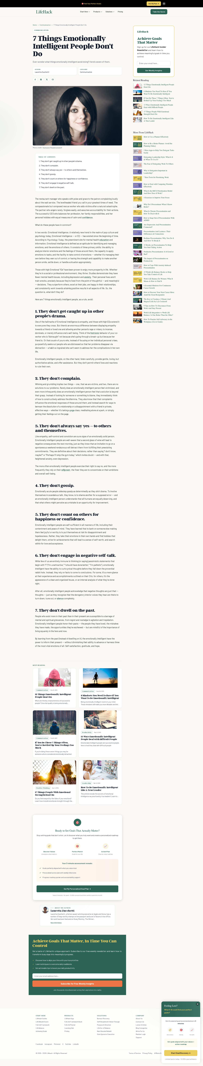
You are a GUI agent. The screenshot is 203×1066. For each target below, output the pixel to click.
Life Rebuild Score (42, 1022)
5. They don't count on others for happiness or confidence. (63, 178)
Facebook (39, 1044)
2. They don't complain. (48, 165)
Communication (45, 25)
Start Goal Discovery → (180, 1053)
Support (139, 1037)
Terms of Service (135, 1053)
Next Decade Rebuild (104, 1031)
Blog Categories (141, 1028)
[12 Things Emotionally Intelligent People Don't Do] (54, 677)
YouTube (68, 1044)
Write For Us (140, 1031)
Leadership (86, 783)
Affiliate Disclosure (160, 1053)
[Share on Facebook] (35, 79)
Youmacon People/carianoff (52, 148)
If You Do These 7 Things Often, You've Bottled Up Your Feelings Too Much (54, 745)
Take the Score (159, 12)
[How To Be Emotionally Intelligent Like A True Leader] (100, 770)
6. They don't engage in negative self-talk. (56, 183)
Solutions (109, 12)
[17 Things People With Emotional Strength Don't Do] (54, 772)
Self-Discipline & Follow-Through (108, 1022)
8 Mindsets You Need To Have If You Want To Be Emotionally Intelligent (100, 696)
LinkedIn (76, 1044)
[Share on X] (47, 79)
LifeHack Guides (41, 1019)
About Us (139, 1019)
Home (35, 25)
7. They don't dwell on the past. (52, 187)
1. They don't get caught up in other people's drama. (60, 161)
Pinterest (57, 1044)
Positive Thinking (43, 788)
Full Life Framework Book (73, 1022)
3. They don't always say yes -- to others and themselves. (63, 170)
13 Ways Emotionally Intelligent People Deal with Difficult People (99, 737)
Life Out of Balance (103, 1028)
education (104, 239)
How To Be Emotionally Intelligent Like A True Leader (99, 788)
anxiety (87, 277)
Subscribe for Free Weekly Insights (77, 983)
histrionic (94, 333)
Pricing (120, 12)
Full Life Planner (70, 1025)
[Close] (164, 3)
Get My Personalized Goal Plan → (77, 889)
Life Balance (40, 1028)
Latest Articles (141, 1025)
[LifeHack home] (44, 12)
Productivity (87, 732)
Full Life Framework (42, 1025)
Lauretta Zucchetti (42, 72)
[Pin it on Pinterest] (41, 79)
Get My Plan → (153, 4)
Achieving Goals (41, 1031)
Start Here (84, 12)
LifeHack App (69, 1019)
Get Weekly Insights (153, 70)
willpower (65, 469)
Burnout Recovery (103, 1019)
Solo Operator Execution (105, 1034)
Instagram (48, 1044)
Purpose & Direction (104, 1025)
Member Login (141, 1034)
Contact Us (140, 1022)
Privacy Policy (147, 1053)
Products (96, 12)
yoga (72, 410)
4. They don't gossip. (47, 174)
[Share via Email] (52, 79)
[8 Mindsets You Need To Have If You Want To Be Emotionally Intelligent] (100, 678)
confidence (87, 217)
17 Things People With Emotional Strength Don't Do (52, 793)
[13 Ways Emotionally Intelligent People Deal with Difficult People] (100, 719)
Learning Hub (69, 1028)
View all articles (56, 923)
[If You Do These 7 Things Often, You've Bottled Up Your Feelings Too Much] (54, 722)
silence (60, 598)
